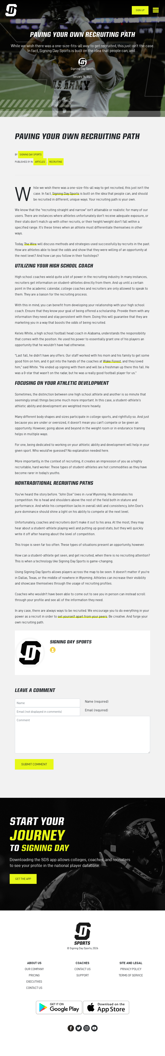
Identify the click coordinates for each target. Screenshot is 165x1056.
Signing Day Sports (82, 68)
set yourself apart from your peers (82, 616)
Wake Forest (112, 361)
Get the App (23, 878)
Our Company (34, 969)
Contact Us (34, 987)
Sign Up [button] (140, 10)
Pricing (34, 975)
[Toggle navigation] (156, 10)
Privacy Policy (130, 969)
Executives (34, 981)
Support (82, 975)
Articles (40, 161)
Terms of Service (131, 975)
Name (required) (96, 701)
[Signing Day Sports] (13, 10)
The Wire (30, 244)
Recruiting (55, 161)
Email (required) (96, 710)
